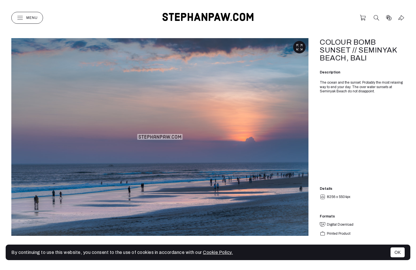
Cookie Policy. (218, 252)
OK (397, 252)
